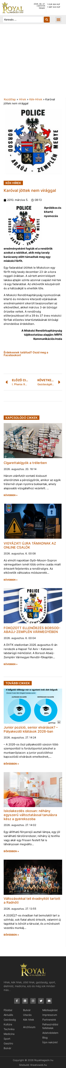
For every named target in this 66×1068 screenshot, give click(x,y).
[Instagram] (33, 1001)
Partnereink (49, 1019)
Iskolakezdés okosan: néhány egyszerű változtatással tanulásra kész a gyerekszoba (30, 815)
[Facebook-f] (17, 1001)
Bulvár (7, 1048)
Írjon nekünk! (50, 1042)
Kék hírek (28, 1019)
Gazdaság (10, 1019)
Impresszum (49, 1014)
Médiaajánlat (50, 1010)
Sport (7, 1038)
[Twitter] (41, 1001)
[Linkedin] (25, 1001)
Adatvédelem (50, 1032)
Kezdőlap (10, 99)
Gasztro (8, 1043)
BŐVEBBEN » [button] (11, 495)
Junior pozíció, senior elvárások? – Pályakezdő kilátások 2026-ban (31, 729)
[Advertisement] (33, 63)
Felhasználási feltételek (50, 1026)
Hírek (22, 99)
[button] (58, 19)
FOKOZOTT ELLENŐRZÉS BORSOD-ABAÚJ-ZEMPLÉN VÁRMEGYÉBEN (32, 630)
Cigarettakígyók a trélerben (25, 463)
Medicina (9, 1033)
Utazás (27, 1014)
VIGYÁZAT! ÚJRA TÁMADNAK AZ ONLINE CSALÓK (30, 545)
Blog (45, 1037)
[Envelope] (49, 1001)
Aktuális (8, 1014)
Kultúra (8, 1024)
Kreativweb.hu (38, 1064)
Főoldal (8, 1010)
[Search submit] (47, 20)
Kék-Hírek (35, 99)
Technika (9, 1029)
